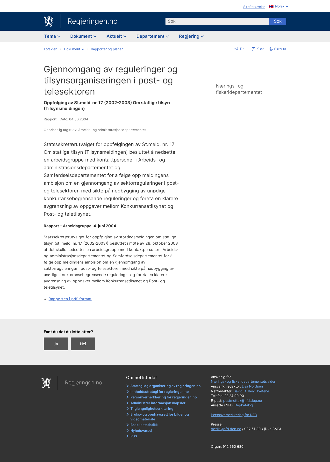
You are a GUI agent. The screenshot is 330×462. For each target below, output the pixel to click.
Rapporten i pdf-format (70, 298)
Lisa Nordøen (252, 386)
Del (242, 49)
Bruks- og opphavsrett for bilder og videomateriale (159, 416)
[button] (74, 49)
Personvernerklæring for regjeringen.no (163, 397)
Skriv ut (280, 49)
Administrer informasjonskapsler (158, 403)
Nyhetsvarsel (141, 430)
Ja (56, 343)
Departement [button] (150, 36)
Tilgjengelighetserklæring (151, 408)
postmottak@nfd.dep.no (242, 400)
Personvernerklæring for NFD (234, 415)
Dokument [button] (81, 36)
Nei (83, 343)
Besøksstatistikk (144, 425)
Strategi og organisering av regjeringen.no (165, 386)
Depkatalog (244, 405)
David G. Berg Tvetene (251, 391)
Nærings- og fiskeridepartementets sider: (243, 381)
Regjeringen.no (92, 21)
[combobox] (217, 21)
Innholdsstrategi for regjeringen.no (159, 391)
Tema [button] (50, 36)
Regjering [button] (189, 36)
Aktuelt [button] (115, 36)
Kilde (260, 49)
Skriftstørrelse (254, 7)
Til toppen (114, 312)
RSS (133, 436)
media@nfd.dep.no (226, 429)
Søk (278, 21)
